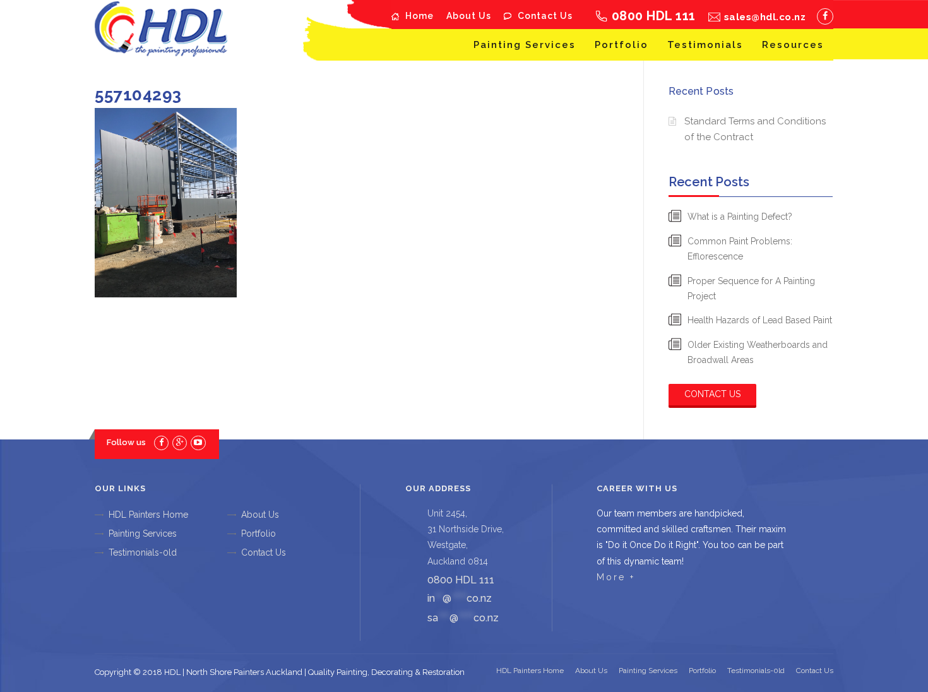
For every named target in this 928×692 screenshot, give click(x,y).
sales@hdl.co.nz (765, 17)
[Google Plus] (179, 442)
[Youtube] (198, 442)
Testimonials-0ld (143, 552)
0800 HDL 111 (654, 15)
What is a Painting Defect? (739, 217)
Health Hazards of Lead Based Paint (759, 320)
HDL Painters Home (148, 515)
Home (419, 16)
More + (616, 577)
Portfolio (621, 45)
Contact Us (545, 16)
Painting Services (524, 45)
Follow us (126, 442)
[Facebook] (825, 16)
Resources (793, 45)
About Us (468, 16)
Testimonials (705, 45)
